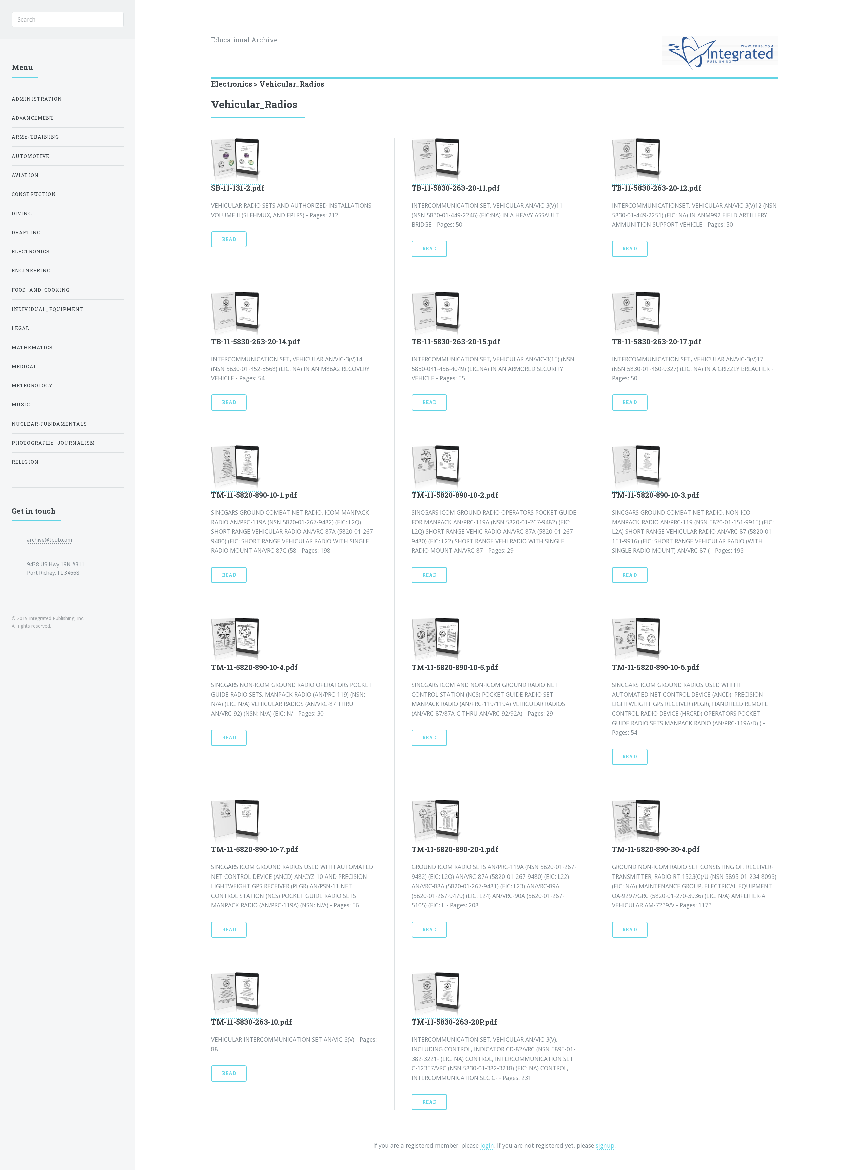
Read (229, 239)
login (487, 1145)
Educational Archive (244, 40)
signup (605, 1145)
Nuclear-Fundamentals (49, 424)
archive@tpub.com (49, 539)
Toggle (151, 19)
